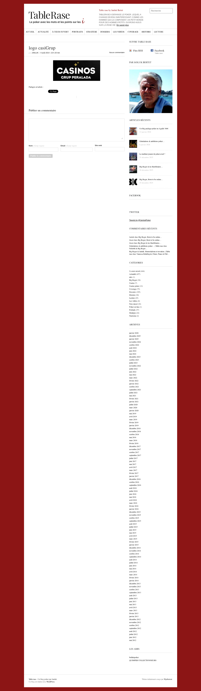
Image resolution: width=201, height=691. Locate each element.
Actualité (43, 31)
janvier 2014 (134, 580)
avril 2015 (133, 535)
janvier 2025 (134, 339)
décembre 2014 (135, 547)
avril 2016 (133, 500)
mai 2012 (132, 640)
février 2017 (133, 473)
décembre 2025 (135, 336)
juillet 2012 (133, 634)
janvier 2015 (134, 544)
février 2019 (133, 422)
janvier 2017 (134, 476)
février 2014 (133, 577)
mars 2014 (133, 574)
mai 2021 (132, 395)
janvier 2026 (134, 333)
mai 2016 (132, 497)
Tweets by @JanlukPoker (140, 220)
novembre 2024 (135, 342)
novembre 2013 (135, 586)
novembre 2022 (135, 365)
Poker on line (134, 307)
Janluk (35, 53)
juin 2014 (132, 565)
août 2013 (133, 595)
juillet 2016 (133, 491)
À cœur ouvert (60, 31)
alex (130, 277)
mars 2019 (133, 419)
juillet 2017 (133, 458)
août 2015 (133, 524)
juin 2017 (132, 461)
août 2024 (133, 348)
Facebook (159, 50)
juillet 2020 (133, 404)
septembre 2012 (135, 628)
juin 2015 (132, 529)
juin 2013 (132, 601)
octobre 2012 (134, 625)
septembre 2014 (135, 556)
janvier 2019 (134, 425)
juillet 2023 (133, 362)
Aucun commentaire (117, 52)
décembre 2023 (135, 356)
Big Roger (133, 280)
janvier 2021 (134, 401)
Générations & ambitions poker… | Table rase (146, 246)
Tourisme (132, 315)
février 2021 (133, 398)
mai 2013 (132, 604)
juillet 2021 (133, 392)
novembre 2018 (135, 431)
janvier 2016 (134, 509)
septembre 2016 (135, 485)
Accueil (30, 31)
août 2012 (133, 631)
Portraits (77, 31)
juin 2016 (132, 494)
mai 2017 (132, 464)
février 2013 (133, 613)
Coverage (133, 31)
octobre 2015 (134, 518)
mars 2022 (133, 377)
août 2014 (133, 559)
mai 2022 (132, 374)
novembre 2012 (135, 622)
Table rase (32, 679)
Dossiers (105, 31)
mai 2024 (132, 353)
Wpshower (168, 679)
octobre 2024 (134, 345)
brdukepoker (134, 657)
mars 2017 (133, 470)
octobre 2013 (134, 589)
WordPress (50, 681)
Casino (131, 283)
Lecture (158, 31)
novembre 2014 (135, 550)
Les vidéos (118, 31)
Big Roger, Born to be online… (150, 237)
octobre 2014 (134, 553)
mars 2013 (133, 610)
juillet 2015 (133, 527)
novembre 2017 (135, 449)
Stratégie (91, 31)
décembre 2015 (135, 512)
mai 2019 (132, 413)
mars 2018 (133, 440)
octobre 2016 (134, 482)
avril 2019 (133, 416)
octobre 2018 (134, 434)
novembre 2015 (135, 515)
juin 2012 (132, 637)
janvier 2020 (134, 410)
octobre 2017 (134, 452)
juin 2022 (132, 371)
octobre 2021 (134, 386)
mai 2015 (132, 532)
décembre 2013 (135, 583)
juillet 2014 (133, 562)
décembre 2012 (135, 619)
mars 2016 (133, 503)
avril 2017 (133, 467)
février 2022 (133, 380)
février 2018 (133, 443)
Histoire (146, 31)
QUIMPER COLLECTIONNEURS (142, 660)
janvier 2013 (134, 616)
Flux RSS (138, 50)
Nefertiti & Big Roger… (138, 248)
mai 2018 (132, 437)
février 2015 (133, 541)
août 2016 (133, 488)
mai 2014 (132, 568)
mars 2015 (133, 538)
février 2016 (133, 506)
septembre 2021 (135, 389)
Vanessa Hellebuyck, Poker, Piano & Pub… (153, 254)
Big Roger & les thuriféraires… (149, 243)
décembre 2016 (135, 479)
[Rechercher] (170, 11)
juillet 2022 (133, 368)
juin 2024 (132, 351)
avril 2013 (133, 607)
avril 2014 (133, 571)
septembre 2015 (135, 521)
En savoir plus (123, 25)
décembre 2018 (135, 428)
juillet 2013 (133, 598)
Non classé (133, 304)
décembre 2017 (135, 446)
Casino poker (134, 286)
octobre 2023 (134, 359)
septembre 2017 (135, 455)
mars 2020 (133, 407)
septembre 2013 (135, 592)
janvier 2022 (134, 383)
